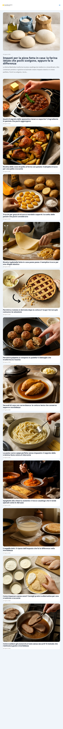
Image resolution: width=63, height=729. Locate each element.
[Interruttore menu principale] (59, 5)
